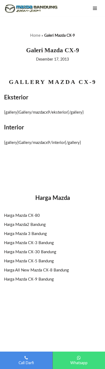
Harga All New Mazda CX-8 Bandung (36, 270)
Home (35, 36)
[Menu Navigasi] (95, 8)
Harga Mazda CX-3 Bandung (29, 243)
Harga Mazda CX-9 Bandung (29, 279)
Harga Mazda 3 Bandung (25, 234)
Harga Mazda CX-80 (22, 216)
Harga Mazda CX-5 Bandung (29, 261)
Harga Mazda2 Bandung (25, 225)
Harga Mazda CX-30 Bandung (30, 252)
